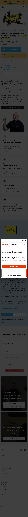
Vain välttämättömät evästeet (14, 275)
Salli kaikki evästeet (14, 266)
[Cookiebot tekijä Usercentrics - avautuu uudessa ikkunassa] (21, 241)
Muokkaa (13, 270)
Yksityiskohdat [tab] (14, 244)
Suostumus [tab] (5, 244)
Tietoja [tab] (23, 244)
